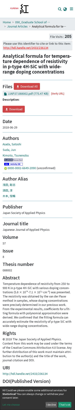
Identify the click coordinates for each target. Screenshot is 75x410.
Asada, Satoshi (12, 144)
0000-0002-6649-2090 (22, 168)
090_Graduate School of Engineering (32, 22)
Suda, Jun (9, 150)
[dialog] (37, 398)
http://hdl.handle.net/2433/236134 (25, 373)
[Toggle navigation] (71, 9)
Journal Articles (17, 26)
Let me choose (11, 404)
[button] (65, 9)
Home (7, 22)
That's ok (64, 404)
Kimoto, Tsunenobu (16, 155)
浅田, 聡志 (9, 185)
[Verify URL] (57, 93)
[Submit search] (59, 9)
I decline (51, 404)
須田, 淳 (8, 190)
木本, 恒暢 (9, 196)
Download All (29, 86)
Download (15, 109)
